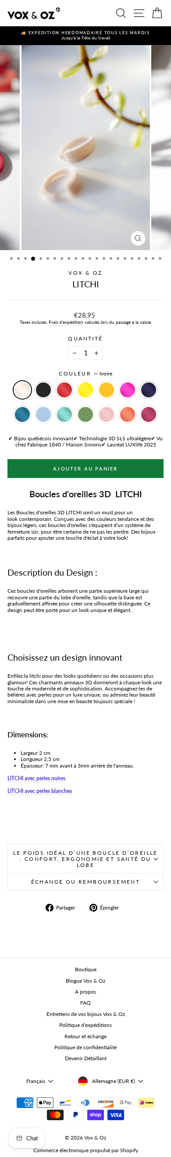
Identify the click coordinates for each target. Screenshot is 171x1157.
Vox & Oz (85, 272)
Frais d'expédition (66, 322)
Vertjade (85, 414)
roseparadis (148, 414)
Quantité (85, 339)
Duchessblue (43, 414)
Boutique (85, 969)
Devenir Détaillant (86, 1058)
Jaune (85, 390)
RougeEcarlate (64, 390)
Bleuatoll (64, 414)
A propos (85, 991)
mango (106, 390)
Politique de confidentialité (85, 1047)
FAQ (85, 1002)
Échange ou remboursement (85, 881)
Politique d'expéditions (85, 1025)
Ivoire (22, 390)
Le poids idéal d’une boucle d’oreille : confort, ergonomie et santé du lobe (85, 858)
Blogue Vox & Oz (85, 980)
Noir (43, 390)
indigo (148, 390)
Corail (127, 414)
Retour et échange (85, 1036)
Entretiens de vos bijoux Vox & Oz (85, 1014)
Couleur (85, 374)
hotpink (127, 390)
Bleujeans (22, 414)
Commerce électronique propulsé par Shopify (85, 1150)
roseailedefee (106, 414)
